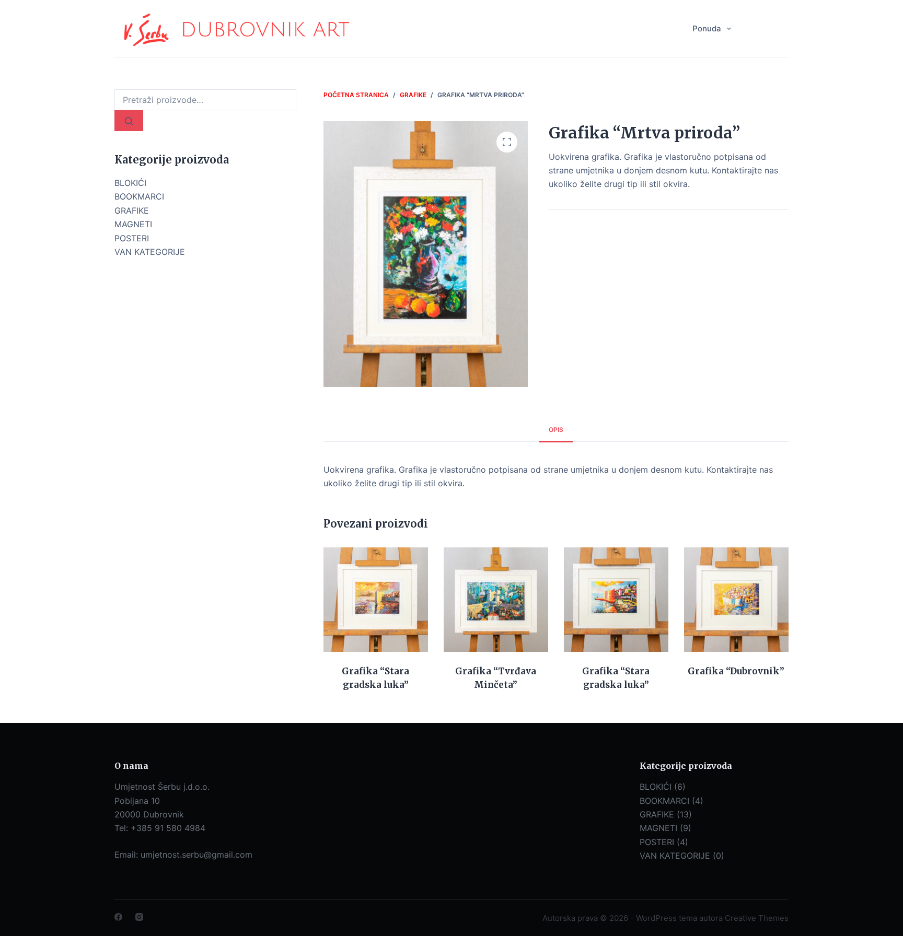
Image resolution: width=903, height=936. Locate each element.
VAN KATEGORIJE (149, 252)
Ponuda (706, 28)
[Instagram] (139, 917)
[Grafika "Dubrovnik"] (736, 599)
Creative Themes (757, 918)
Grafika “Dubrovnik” (736, 671)
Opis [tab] (556, 430)
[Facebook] (118, 917)
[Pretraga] (128, 120)
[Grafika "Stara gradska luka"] (375, 599)
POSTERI (131, 238)
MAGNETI (133, 224)
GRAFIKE (131, 210)
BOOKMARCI (139, 196)
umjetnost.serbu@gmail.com (196, 854)
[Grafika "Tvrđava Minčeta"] (496, 599)
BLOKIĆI (130, 183)
